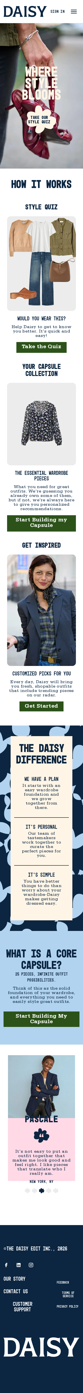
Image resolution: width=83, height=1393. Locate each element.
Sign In (57, 12)
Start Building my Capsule (41, 523)
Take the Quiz (41, 347)
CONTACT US (16, 1292)
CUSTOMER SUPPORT (22, 1307)
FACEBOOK (6, 1265)
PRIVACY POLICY (67, 1306)
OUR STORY (14, 1279)
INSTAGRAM (31, 1265)
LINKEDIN (18, 1265)
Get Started (41, 707)
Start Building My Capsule (41, 1019)
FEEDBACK (63, 1282)
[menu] (73, 11)
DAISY (25, 11)
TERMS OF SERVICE (68, 1294)
